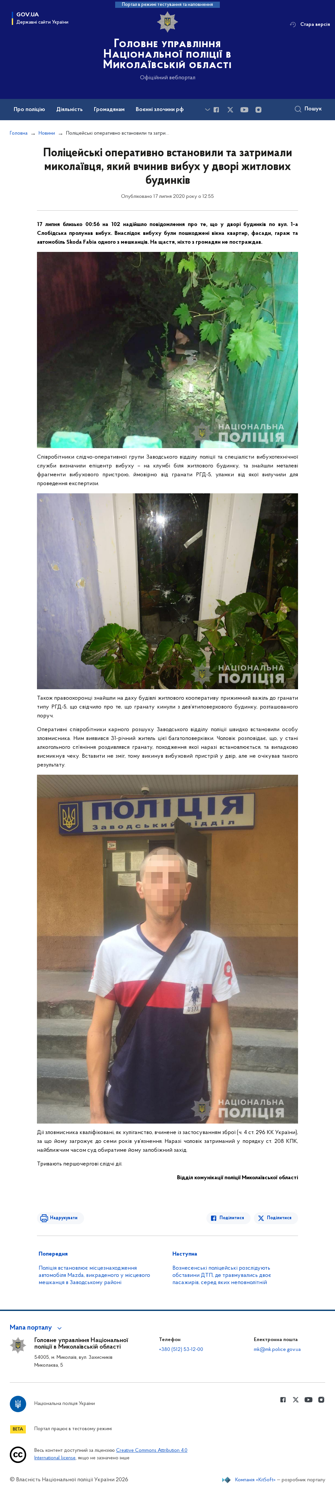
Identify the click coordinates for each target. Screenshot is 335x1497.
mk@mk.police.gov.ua (277, 1349)
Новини (47, 133)
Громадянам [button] (109, 110)
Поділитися (232, 1218)
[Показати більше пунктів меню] (207, 109)
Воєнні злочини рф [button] (160, 110)
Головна (18, 133)
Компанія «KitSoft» (255, 1480)
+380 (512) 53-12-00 (181, 1349)
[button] (37, 1328)
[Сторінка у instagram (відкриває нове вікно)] (258, 110)
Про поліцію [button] (29, 110)
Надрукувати (64, 1218)
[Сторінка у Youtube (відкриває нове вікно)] (244, 110)
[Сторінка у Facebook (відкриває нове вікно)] (216, 110)
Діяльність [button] (69, 110)
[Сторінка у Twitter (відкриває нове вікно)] (230, 110)
